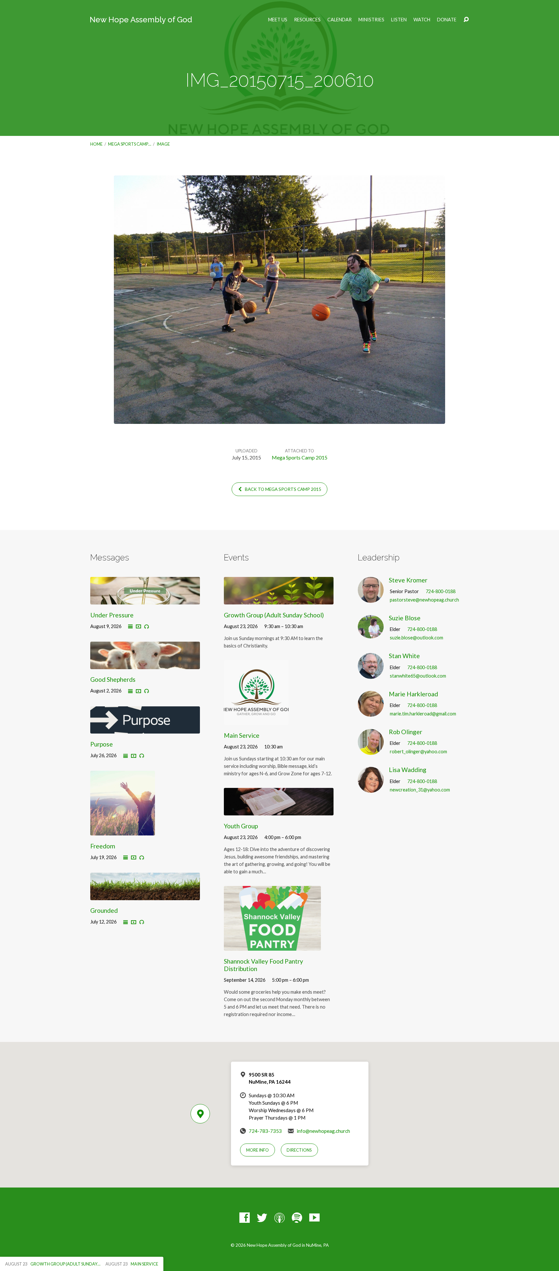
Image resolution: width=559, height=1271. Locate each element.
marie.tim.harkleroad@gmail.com (423, 713)
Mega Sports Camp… (129, 144)
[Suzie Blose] (371, 633)
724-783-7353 (265, 1131)
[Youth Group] (279, 810)
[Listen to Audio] (146, 626)
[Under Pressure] (145, 599)
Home (96, 144)
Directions (299, 1150)
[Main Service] (256, 720)
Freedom (102, 846)
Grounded (104, 910)
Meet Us (277, 19)
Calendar (339, 19)
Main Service (241, 735)
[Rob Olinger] (371, 750)
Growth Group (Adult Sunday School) (274, 615)
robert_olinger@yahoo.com (418, 751)
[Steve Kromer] (371, 598)
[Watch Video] (138, 626)
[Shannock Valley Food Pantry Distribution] (272, 946)
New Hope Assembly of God (141, 19)
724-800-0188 (440, 591)
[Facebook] (244, 1217)
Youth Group (241, 826)
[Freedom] (122, 830)
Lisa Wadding (407, 769)
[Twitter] (262, 1217)
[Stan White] (371, 674)
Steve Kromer (408, 580)
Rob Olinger (405, 731)
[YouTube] (314, 1217)
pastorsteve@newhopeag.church (424, 599)
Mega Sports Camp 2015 (299, 457)
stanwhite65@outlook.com (418, 676)
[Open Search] (466, 19)
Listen (399, 19)
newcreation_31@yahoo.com (420, 789)
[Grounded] (145, 895)
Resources (307, 19)
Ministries (371, 19)
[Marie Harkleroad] (371, 712)
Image (163, 144)
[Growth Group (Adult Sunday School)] (279, 599)
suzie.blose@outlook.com (416, 637)
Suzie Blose (405, 618)
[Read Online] (130, 626)
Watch (421, 19)
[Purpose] (145, 729)
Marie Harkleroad (413, 694)
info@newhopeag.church (323, 1131)
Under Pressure (112, 615)
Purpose (101, 744)
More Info (257, 1150)
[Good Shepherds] (145, 664)
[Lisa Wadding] (371, 788)
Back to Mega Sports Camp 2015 (282, 489)
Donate (446, 19)
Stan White (404, 655)
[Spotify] (297, 1217)
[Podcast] (279, 1217)
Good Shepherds (113, 679)
